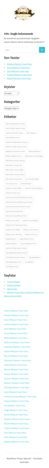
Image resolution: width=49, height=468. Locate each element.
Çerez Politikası (13, 281)
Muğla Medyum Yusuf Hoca (15, 410)
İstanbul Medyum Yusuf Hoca (16, 315)
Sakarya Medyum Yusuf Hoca (16, 401)
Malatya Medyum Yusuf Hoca (19, 64)
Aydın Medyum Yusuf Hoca (15, 392)
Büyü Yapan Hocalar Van (14, 179)
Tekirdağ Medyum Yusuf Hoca (16, 387)
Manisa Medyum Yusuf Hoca (16, 369)
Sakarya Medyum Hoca (28, 243)
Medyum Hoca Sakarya (31, 229)
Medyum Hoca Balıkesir (31, 220)
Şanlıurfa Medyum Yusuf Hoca (17, 342)
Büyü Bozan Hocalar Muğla (34, 156)
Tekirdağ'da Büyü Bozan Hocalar (16, 253)
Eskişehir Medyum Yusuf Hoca (17, 419)
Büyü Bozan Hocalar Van (14, 165)
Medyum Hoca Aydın (12, 220)
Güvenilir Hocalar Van (13, 193)
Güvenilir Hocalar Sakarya (33, 188)
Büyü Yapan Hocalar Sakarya (15, 174)
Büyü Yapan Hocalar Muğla (15, 170)
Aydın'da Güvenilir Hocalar (14, 133)
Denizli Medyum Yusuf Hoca (16, 414)
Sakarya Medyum (11, 243)
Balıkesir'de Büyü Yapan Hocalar (16, 146)
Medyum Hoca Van (31, 234)
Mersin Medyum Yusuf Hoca (16, 355)
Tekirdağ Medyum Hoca (13, 262)
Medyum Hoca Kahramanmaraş (16, 225)
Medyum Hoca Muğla (13, 229)
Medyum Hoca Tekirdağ (13, 234)
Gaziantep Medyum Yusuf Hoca (17, 346)
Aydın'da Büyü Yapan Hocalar (15, 128)
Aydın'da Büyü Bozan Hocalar (15, 123)
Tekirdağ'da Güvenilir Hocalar (15, 257)
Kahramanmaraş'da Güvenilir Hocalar (18, 206)
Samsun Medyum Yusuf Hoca (16, 378)
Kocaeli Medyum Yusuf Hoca (16, 351)
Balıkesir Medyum (35, 151)
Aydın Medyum (32, 133)
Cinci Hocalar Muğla (32, 179)
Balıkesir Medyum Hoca (13, 156)
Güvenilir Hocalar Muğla (14, 188)
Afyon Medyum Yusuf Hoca (18, 67)
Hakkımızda (12, 289)
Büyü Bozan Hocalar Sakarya (15, 160)
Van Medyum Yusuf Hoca (14, 405)
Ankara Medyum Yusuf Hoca (16, 310)
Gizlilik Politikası (14, 285)
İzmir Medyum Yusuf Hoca (15, 328)
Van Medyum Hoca (12, 266)
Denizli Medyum (26, 183)
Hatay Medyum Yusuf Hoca (15, 364)
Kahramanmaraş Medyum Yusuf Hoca (20, 396)
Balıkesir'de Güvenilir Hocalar (15, 151)
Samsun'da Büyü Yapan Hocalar (16, 248)
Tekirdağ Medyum (35, 257)
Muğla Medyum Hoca (27, 239)
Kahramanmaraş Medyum (14, 211)
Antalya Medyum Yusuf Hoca (16, 324)
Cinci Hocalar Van (11, 183)
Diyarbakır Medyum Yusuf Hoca (17, 360)
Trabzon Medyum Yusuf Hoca (19, 74)
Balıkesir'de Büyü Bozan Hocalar (16, 142)
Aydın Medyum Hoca (12, 137)
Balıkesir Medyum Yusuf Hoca (16, 383)
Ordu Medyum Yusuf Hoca (18, 71)
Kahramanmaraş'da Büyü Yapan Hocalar (19, 202)
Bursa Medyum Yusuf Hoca (15, 319)
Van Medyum (29, 262)
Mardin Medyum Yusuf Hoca (19, 78)
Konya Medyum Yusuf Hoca (15, 333)
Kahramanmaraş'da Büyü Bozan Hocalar (19, 197)
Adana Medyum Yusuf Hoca (15, 337)
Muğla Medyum (11, 239)
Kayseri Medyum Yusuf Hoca (16, 374)
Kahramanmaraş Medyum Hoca (16, 216)
